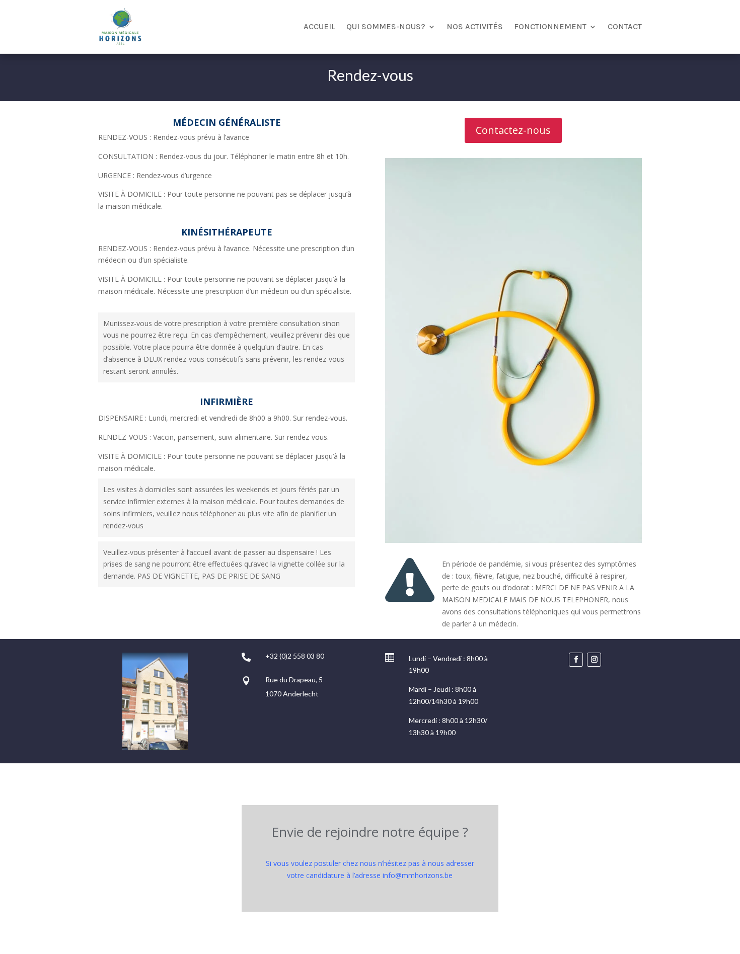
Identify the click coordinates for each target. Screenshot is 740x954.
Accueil (319, 26)
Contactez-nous (513, 130)
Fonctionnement (550, 26)
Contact (625, 26)
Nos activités (475, 26)
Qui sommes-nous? (385, 26)
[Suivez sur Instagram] (594, 660)
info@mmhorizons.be (418, 875)
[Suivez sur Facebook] (576, 660)
